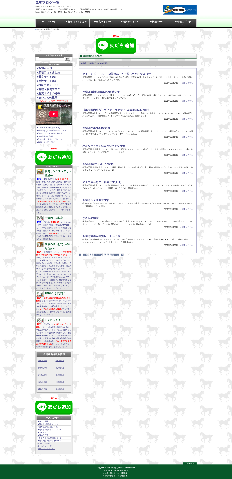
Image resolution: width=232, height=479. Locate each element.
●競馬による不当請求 (46, 142)
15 (118, 255)
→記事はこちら (186, 83)
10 (102, 255)
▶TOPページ (49, 23)
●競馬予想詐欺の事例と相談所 (49, 133)
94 (123, 255)
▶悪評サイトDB (130, 23)
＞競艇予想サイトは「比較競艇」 (116, 473)
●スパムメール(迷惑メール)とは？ (51, 127)
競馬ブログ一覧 (47, 2)
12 (108, 255)
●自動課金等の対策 (45, 136)
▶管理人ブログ (183, 23)
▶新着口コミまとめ (76, 23)
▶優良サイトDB (103, 23)
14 (114, 255)
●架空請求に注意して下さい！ (49, 139)
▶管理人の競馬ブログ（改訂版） (94, 63)
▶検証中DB (156, 23)
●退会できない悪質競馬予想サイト (51, 130)
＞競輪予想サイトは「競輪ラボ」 (116, 476)
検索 (67, 59)
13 (111, 255)
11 (105, 255)
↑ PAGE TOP (190, 463)
